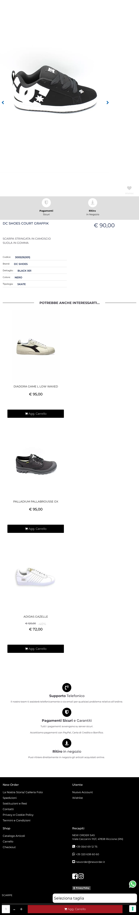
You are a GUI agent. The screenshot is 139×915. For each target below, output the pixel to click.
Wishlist (77, 798)
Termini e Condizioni (16, 820)
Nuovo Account (82, 792)
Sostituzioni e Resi (15, 803)
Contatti (8, 809)
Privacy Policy (82, 888)
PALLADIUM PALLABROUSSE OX (35, 501)
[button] (54, 90)
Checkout (9, 847)
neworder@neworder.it (90, 862)
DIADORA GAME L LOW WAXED (36, 386)
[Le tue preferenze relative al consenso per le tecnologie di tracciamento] (132, 908)
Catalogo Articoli (14, 836)
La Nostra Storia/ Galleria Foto (23, 792)
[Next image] (107, 102)
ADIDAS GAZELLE (36, 616)
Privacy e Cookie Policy (18, 814)
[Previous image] (2, 102)
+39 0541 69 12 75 (86, 846)
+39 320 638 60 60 (87, 854)
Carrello (8, 841)
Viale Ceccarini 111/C (97, 839)
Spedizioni (10, 798)
